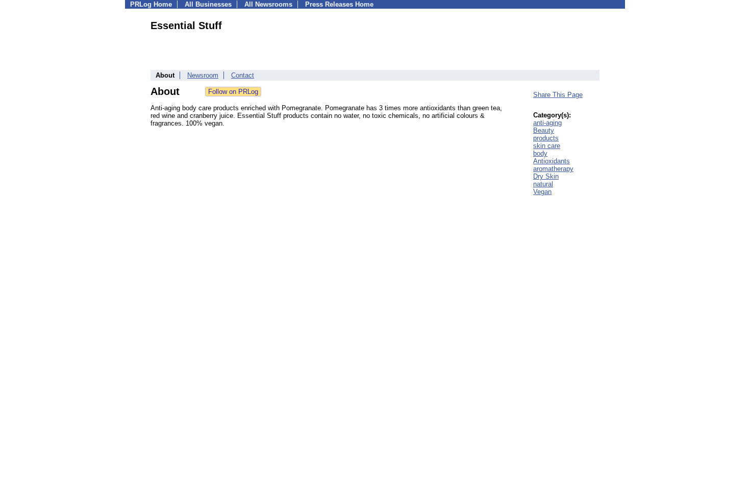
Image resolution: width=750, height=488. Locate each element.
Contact (242, 75)
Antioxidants (551, 161)
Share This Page (558, 95)
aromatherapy (553, 169)
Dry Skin (546, 176)
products (546, 138)
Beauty (543, 130)
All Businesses (208, 4)
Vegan (542, 192)
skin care (546, 146)
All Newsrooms (268, 4)
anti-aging (547, 123)
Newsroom (202, 75)
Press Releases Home (339, 4)
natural (543, 184)
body (540, 153)
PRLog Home (151, 4)
